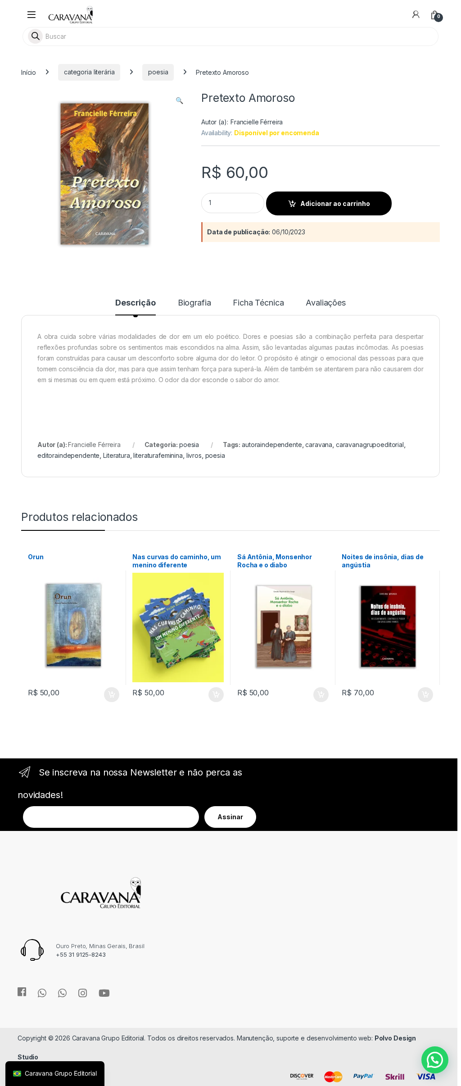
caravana (318, 444)
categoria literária (89, 72)
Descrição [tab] (135, 303)
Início (28, 72)
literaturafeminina (157, 455)
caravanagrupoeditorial (370, 444)
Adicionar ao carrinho (335, 203)
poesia (158, 72)
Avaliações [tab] (326, 303)
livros (194, 455)
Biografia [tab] (194, 303)
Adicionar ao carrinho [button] (105, 695)
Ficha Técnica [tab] (258, 303)
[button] (179, 100)
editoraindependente (68, 455)
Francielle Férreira (256, 122)
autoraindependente (272, 444)
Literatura (116, 455)
